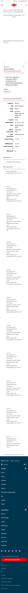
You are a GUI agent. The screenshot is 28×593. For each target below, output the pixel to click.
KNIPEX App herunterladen (12, 559)
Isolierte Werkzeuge (18, 10)
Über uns (3, 514)
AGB (2, 571)
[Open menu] (4, 5)
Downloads (3, 545)
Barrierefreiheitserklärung (6, 582)
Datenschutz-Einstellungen (7, 578)
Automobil (3, 484)
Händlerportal (4, 525)
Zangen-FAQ (4, 541)
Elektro (2, 472)
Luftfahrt (3, 500)
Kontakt (5, 464)
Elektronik (3, 480)
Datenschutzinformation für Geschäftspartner (10, 585)
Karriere (3, 521)
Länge (5, 89)
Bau (2, 496)
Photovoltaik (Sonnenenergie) (8, 492)
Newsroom (3, 537)
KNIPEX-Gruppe (5, 518)
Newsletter (3, 533)
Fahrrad (3, 504)
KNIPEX (5, 10)
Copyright (3, 575)
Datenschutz (4, 568)
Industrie (3, 488)
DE (26, 464)
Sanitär (2, 476)
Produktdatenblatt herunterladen (13, 162)
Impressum (3, 565)
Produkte (10, 10)
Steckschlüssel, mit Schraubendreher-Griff (13, 12)
